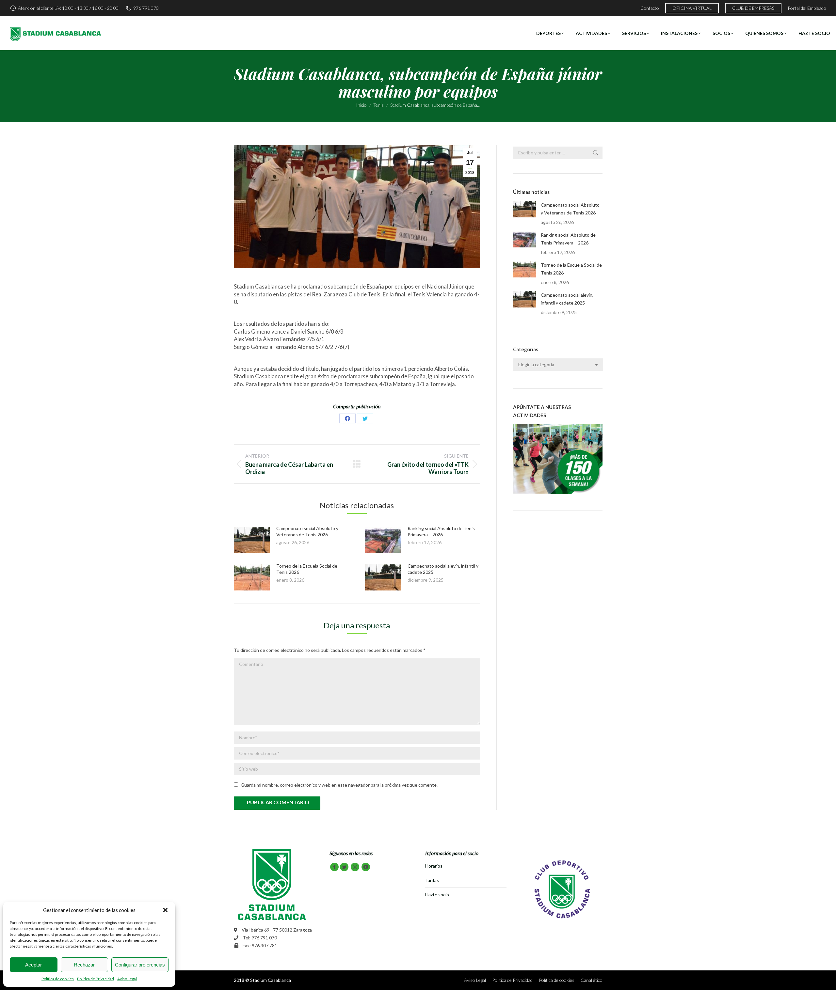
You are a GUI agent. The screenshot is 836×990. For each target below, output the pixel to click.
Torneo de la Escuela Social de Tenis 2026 (571, 268)
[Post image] (252, 540)
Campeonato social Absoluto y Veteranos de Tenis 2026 (570, 208)
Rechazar (84, 964)
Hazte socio (437, 894)
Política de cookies (57, 978)
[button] (165, 910)
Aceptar (33, 964)
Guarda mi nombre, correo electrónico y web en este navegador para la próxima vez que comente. (339, 785)
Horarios (433, 866)
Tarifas (432, 880)
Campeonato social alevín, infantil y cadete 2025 (567, 299)
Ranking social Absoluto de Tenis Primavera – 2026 (568, 238)
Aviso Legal (127, 978)
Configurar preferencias (140, 964)
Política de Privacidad (95, 978)
